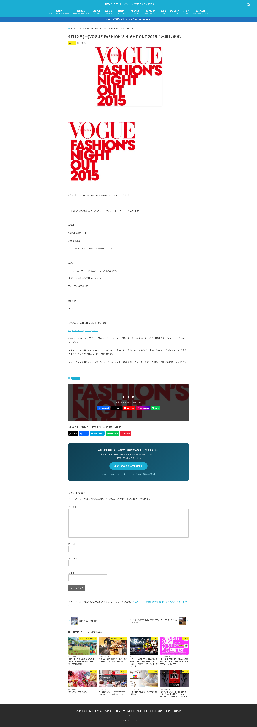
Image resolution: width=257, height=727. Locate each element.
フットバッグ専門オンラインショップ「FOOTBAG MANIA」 (128, 19)
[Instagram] (143, 408)
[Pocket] (125, 433)
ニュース (72, 43)
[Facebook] (103, 408)
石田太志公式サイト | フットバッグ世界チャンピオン (128, 3)
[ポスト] (73, 433)
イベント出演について (112, 474)
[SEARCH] (248, 4)
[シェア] (84, 433)
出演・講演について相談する (128, 466)
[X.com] (116, 408)
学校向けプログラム (132, 474)
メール (73, 558)
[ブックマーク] (97, 433)
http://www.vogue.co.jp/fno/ (83, 330)
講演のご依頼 (149, 474)
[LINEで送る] (112, 433)
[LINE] (155, 408)
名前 (71, 543)
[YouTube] (129, 408)
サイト (71, 572)
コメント (74, 506)
